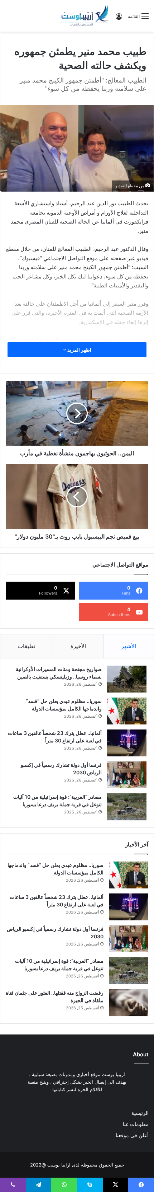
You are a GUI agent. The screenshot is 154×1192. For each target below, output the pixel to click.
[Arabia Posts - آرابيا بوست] (84, 16)
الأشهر (128, 646)
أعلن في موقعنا (132, 1135)
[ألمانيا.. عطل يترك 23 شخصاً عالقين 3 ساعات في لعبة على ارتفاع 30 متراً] (126, 742)
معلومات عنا (136, 1124)
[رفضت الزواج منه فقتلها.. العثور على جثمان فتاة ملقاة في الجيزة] (128, 1002)
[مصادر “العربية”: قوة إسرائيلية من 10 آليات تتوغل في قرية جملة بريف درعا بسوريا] (126, 806)
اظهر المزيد (78, 350)
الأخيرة (78, 646)
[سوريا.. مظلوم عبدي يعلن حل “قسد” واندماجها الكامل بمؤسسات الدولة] (126, 711)
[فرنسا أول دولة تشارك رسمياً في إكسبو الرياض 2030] (126, 774)
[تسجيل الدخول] (118, 19)
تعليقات (26, 646)
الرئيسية (140, 1113)
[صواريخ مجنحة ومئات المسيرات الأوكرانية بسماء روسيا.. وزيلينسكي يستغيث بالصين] (126, 679)
